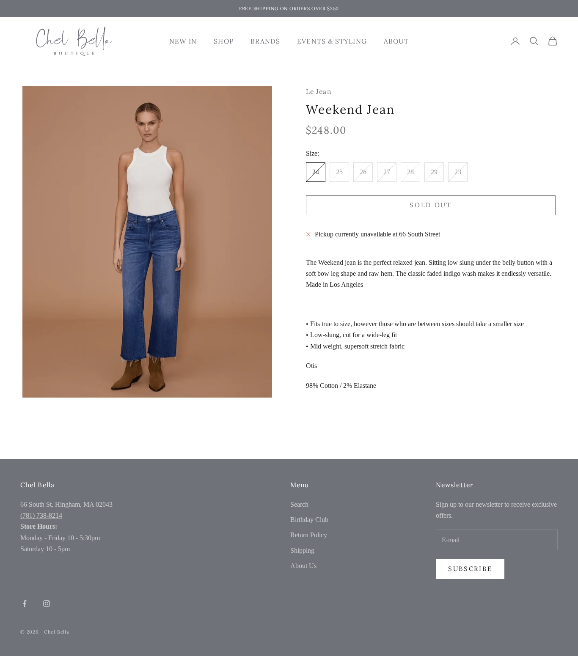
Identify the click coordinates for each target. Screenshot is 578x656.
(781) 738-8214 (41, 515)
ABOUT (396, 41)
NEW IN (183, 41)
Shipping (302, 550)
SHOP (223, 41)
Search (299, 504)
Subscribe (470, 569)
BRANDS (265, 41)
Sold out (431, 205)
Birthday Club (309, 519)
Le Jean (318, 91)
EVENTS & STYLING (331, 41)
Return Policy (308, 534)
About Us (303, 565)
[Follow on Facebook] (24, 603)
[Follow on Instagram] (46, 603)
